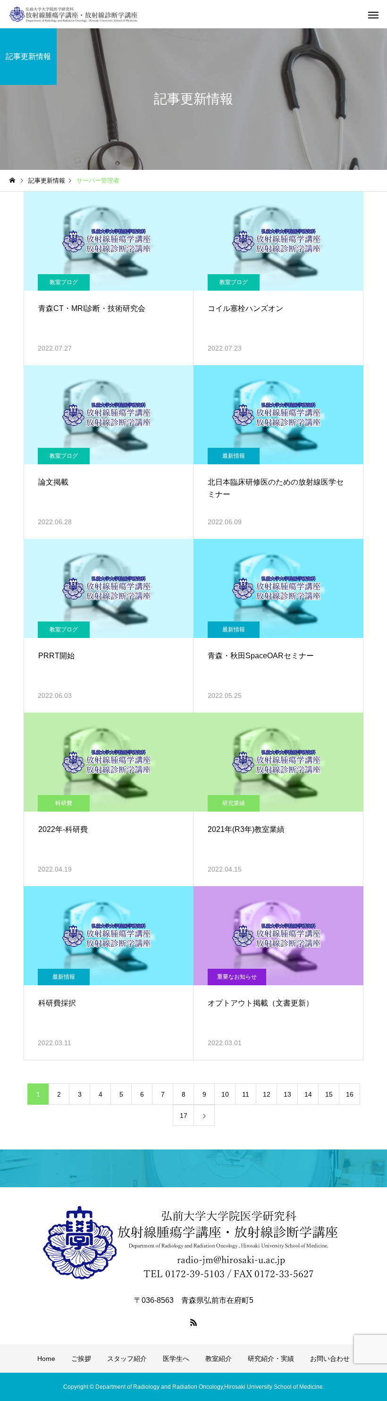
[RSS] (193, 1322)
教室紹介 (218, 1358)
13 (287, 1094)
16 (349, 1094)
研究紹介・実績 (271, 1358)
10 (225, 1094)
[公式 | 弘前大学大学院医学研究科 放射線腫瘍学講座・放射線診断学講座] (73, 14)
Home (46, 1358)
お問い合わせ (330, 1358)
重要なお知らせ (237, 976)
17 (183, 1115)
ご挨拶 (81, 1358)
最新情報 (233, 456)
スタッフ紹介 (127, 1358)
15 (329, 1094)
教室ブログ (64, 282)
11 (245, 1094)
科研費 (63, 803)
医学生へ (176, 1358)
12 (266, 1094)
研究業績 (233, 803)
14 (308, 1094)
